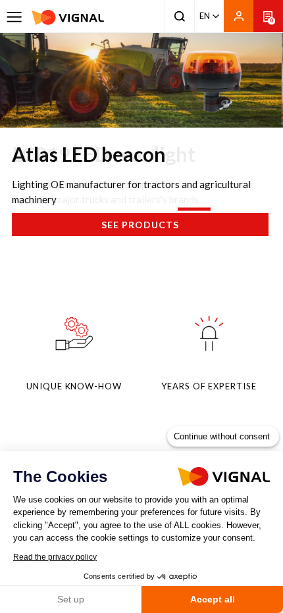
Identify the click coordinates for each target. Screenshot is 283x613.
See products (141, 224)
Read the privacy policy (55, 557)
